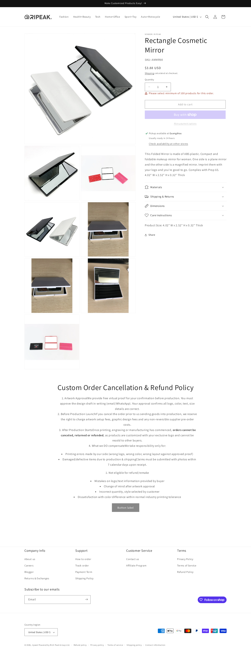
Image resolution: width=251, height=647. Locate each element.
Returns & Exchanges (36, 578)
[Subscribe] (86, 599)
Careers (28, 565)
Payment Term (83, 571)
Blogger (29, 571)
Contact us (132, 559)
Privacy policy (97, 645)
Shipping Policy (84, 578)
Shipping (149, 73)
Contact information (155, 645)
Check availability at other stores (168, 143)
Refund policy (80, 645)
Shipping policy (134, 645)
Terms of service (115, 645)
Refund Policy (185, 571)
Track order (82, 565)
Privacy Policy (185, 559)
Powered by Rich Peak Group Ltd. (54, 645)
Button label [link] (125, 507)
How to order (83, 559)
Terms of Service (186, 565)
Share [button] (151, 235)
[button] (207, 17)
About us (29, 559)
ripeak (35, 645)
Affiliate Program (136, 565)
